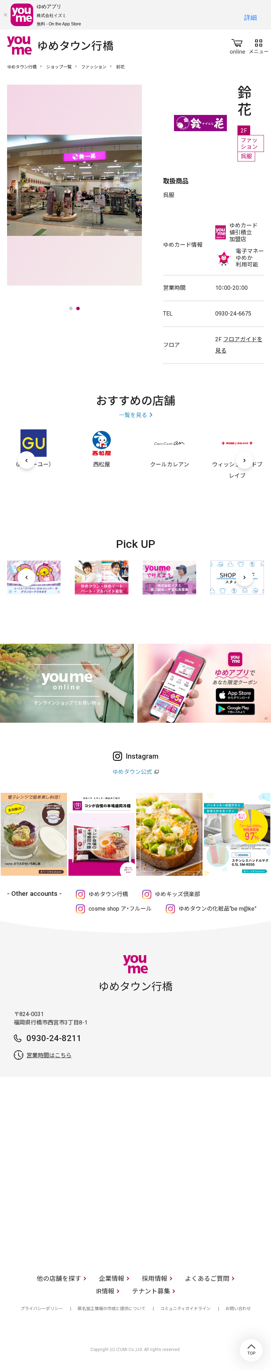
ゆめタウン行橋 (22, 67)
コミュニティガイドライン (185, 1308)
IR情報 (105, 1291)
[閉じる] (5, 15)
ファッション (94, 67)
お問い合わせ (238, 1308)
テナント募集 (151, 1291)
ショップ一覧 (59, 67)
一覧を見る (133, 415)
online (237, 45)
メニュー (258, 45)
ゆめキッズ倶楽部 (177, 894)
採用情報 (154, 1278)
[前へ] (26, 460)
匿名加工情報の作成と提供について (111, 1308)
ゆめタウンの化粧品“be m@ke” (218, 908)
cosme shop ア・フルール (120, 908)
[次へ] (244, 460)
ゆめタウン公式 (132, 772)
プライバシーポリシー (41, 1308)
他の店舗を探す (59, 1278)
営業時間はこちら (49, 1055)
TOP (251, 1350)
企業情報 (111, 1278)
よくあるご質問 (207, 1278)
